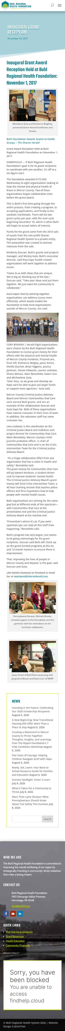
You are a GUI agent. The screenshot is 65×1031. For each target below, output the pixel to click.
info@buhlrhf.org (21, 906)
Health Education (15, 940)
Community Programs (18, 945)
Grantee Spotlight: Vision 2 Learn (31, 779)
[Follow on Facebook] (6, 914)
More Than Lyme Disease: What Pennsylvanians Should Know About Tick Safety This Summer (30, 800)
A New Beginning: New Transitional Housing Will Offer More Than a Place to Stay (32, 723)
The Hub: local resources (19, 931)
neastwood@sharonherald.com (31, 576)
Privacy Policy (11, 953)
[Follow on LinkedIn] (20, 914)
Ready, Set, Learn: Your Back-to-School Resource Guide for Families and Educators (32, 771)
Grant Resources (15, 936)
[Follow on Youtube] (13, 914)
